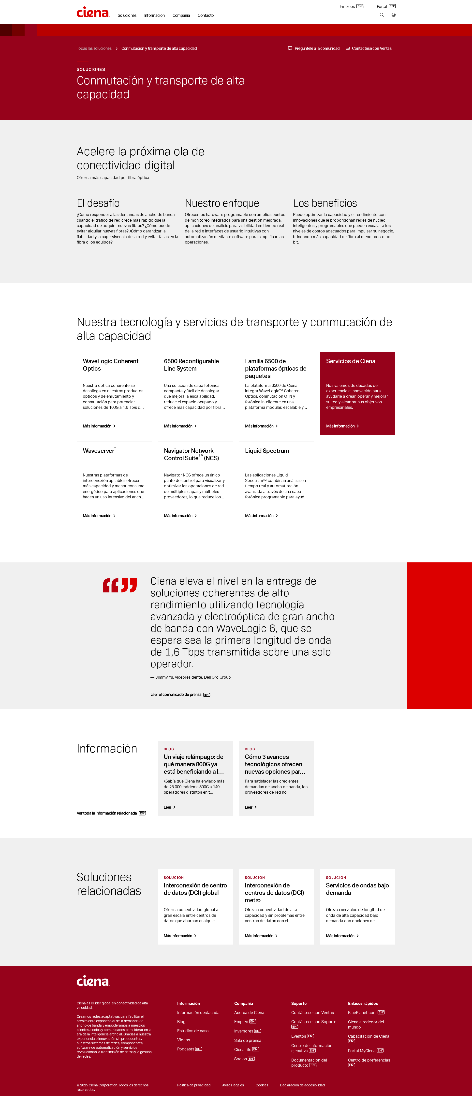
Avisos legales (233, 1085)
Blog (181, 1022)
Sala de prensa (247, 1041)
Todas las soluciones (94, 48)
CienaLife (243, 1050)
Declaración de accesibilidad (302, 1085)
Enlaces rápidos (363, 1004)
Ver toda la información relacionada (107, 813)
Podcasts (186, 1049)
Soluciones (127, 15)
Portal (382, 7)
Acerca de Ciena (249, 1013)
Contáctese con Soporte (314, 1022)
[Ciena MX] (93, 978)
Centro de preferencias (369, 1060)
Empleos (347, 7)
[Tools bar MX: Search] (381, 15)
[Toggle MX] (222, 1003)
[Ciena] (93, 10)
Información (154, 15)
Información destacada (198, 1013)
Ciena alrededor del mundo (366, 1024)
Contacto (206, 15)
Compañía (181, 15)
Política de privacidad (193, 1085)
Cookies (262, 1085)
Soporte (299, 1004)
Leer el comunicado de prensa (175, 694)
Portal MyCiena (362, 1051)
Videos (183, 1040)
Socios (241, 1059)
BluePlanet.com (363, 1013)
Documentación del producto (309, 1062)
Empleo (241, 1022)
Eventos (299, 1036)
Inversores (244, 1031)
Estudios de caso (193, 1031)
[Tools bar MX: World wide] (392, 15)
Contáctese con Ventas (312, 1013)
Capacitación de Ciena (369, 1036)
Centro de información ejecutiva (311, 1048)
